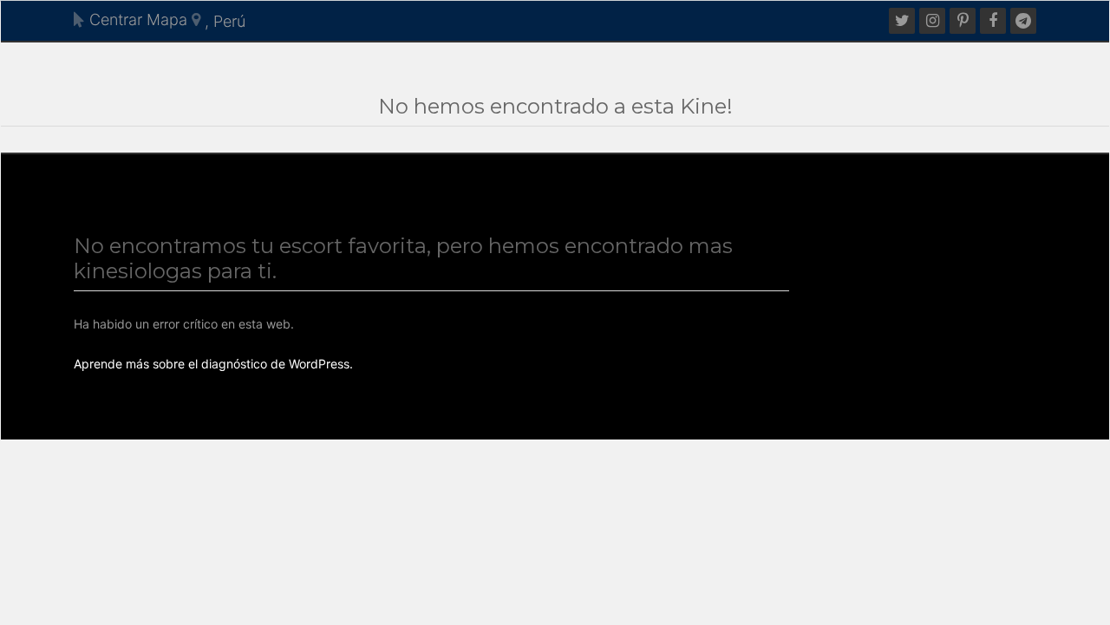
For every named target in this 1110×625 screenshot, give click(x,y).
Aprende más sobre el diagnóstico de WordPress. (213, 363)
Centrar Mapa (136, 19)
